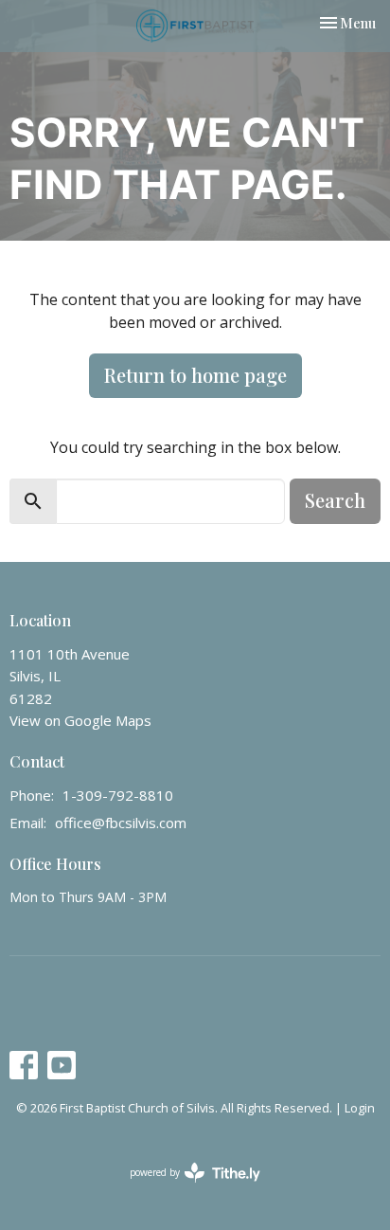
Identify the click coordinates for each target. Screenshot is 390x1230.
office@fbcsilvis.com (120, 822)
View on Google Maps (80, 720)
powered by (185, 1188)
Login (360, 1107)
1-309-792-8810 (117, 795)
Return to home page (195, 375)
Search (335, 500)
